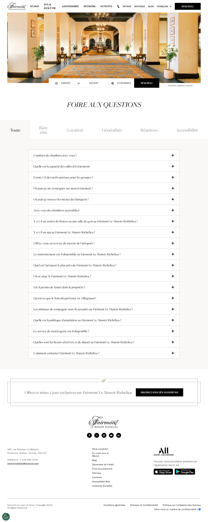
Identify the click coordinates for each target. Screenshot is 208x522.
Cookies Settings (177, 509)
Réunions (149, 130)
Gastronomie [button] (70, 6)
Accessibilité (187, 130)
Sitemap (96, 473)
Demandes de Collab (103, 464)
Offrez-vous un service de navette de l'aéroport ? (64, 243)
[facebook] (89, 435)
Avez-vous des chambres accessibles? (56, 210)
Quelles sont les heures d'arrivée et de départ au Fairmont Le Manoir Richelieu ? (83, 342)
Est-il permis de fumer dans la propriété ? (59, 287)
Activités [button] (106, 6)
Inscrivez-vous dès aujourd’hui (159, 392)
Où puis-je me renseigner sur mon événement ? (63, 188)
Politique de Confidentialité (144, 505)
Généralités (112, 130)
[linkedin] (118, 435)
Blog (151, 6)
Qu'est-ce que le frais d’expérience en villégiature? (64, 298)
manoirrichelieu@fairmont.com (23, 463)
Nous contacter (100, 449)
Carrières (97, 477)
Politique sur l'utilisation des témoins (182, 505)
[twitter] (96, 435)
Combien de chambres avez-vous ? (55, 155)
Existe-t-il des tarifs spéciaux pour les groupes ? (63, 177)
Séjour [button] (34, 6)
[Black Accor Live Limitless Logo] (164, 451)
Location (75, 130)
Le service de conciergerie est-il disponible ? (61, 331)
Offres (127, 6)
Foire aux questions (102, 468)
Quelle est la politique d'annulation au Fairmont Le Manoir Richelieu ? (77, 320)
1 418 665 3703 (29, 459)
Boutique (139, 6)
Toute (15, 130)
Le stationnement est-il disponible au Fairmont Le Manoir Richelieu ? (77, 254)
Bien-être (43, 130)
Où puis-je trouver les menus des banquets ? (61, 199)
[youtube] (111, 435)
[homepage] (18, 6)
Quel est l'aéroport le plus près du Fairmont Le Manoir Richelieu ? (74, 265)
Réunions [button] (90, 6)
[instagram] (104, 435)
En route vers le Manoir (100, 454)
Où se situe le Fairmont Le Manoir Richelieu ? (62, 276)
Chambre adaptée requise (180, 85)
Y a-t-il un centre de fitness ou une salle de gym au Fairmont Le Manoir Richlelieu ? (85, 221)
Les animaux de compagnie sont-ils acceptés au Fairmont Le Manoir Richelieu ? (83, 309)
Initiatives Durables (102, 485)
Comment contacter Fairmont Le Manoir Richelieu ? (66, 353)
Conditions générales (114, 505)
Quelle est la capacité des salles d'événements (61, 166)
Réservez (147, 83)
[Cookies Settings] (6, 516)
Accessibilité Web (101, 481)
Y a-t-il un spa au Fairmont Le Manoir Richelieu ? (64, 232)
